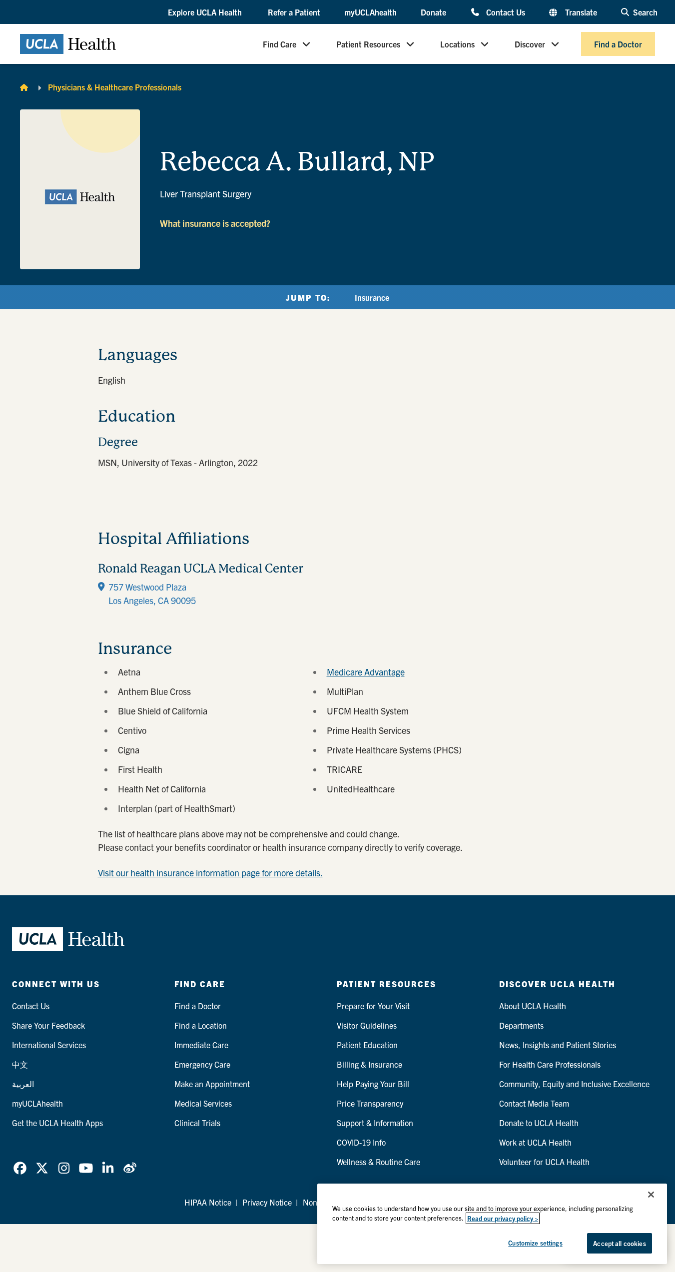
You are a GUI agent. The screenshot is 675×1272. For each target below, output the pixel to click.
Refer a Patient (294, 12)
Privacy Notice (267, 1202)
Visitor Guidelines (367, 1025)
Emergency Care (202, 1064)
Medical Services (203, 1103)
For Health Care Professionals (550, 1064)
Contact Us (505, 11)
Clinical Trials (197, 1123)
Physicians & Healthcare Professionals (114, 87)
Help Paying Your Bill (373, 1084)
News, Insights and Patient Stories (557, 1045)
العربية (23, 1084)
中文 (20, 1064)
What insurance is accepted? (215, 223)
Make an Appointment (212, 1084)
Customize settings (535, 1243)
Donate (433, 12)
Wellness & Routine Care (378, 1162)
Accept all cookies (619, 1243)
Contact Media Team (534, 1103)
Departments (521, 1025)
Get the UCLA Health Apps (57, 1123)
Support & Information (375, 1123)
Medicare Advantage (366, 671)
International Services (49, 1045)
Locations (457, 44)
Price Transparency (370, 1103)
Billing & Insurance (369, 1064)
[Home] (24, 87)
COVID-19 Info (361, 1142)
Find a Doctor (618, 44)
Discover (530, 44)
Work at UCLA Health (535, 1142)
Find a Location (200, 1025)
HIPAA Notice (207, 1202)
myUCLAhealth (370, 12)
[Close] (651, 1195)
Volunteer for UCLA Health (544, 1162)
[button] (206, 12)
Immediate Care (201, 1045)
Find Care (279, 44)
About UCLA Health (532, 1006)
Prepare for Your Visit (373, 1006)
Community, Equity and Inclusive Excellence (574, 1084)
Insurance (372, 297)
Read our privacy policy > (502, 1218)
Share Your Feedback (48, 1025)
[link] (20, 1168)
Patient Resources (368, 44)
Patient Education (367, 1045)
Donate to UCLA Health (539, 1123)
